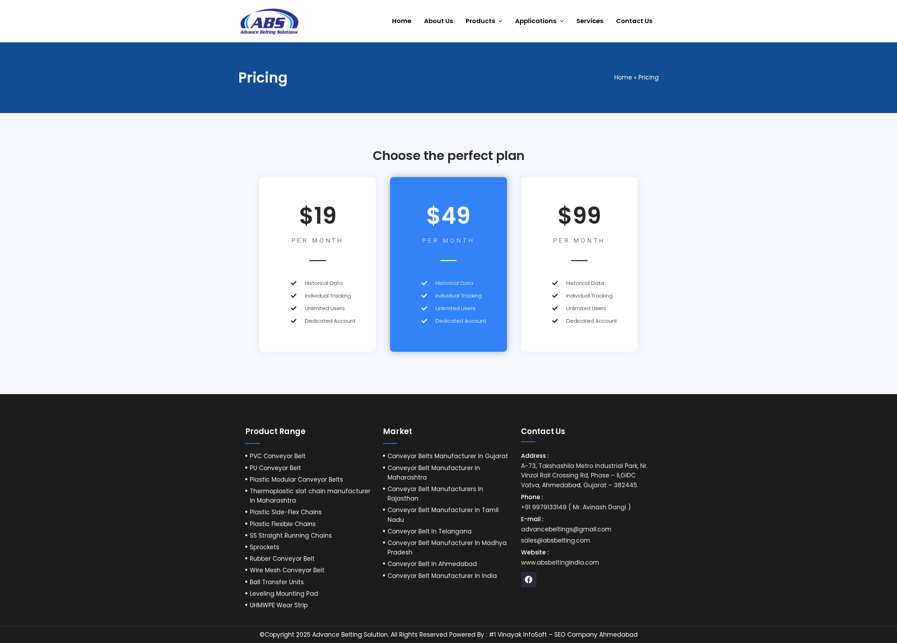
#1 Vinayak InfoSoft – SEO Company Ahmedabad (563, 634)
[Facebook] (528, 579)
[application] (498, 21)
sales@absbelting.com (555, 540)
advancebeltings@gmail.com (566, 529)
